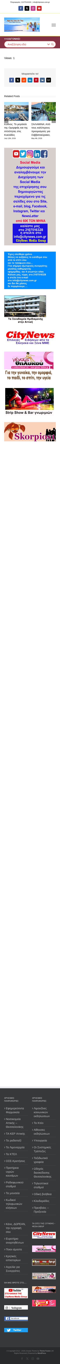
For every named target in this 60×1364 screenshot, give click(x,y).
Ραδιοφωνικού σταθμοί (14, 1184)
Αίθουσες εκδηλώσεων (42, 1131)
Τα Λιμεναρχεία (15, 1147)
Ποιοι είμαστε (14, 1249)
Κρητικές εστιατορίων (13, 1258)
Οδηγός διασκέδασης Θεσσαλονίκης (42, 1172)
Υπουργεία (40, 1140)
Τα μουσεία (13, 1193)
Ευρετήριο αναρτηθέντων (15, 1240)
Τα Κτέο (38, 1122)
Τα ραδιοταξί (13, 1140)
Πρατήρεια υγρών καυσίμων (12, 1171)
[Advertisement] (30, 568)
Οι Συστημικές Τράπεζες (42, 1149)
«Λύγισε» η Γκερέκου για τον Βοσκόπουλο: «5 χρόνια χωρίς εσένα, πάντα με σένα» (33, 131)
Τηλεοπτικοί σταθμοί (41, 1185)
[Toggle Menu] (54, 25)
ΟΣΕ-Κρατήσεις (15, 1160)
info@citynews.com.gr (41, 2)
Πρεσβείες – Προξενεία (41, 1209)
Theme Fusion (45, 1351)
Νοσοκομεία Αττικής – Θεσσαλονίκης (15, 1123)
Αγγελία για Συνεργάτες (13, 1268)
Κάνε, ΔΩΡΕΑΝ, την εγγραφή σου (16, 1228)
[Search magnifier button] (52, 44)
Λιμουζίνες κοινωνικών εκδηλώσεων (42, 1112)
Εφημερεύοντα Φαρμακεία (15, 1110)
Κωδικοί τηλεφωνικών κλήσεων (14, 1203)
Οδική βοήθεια (43, 1194)
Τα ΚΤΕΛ (11, 1154)
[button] (6, 122)
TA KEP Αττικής (15, 1133)
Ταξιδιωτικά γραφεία (41, 1160)
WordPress (42, 1353)
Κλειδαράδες (41, 1200)
